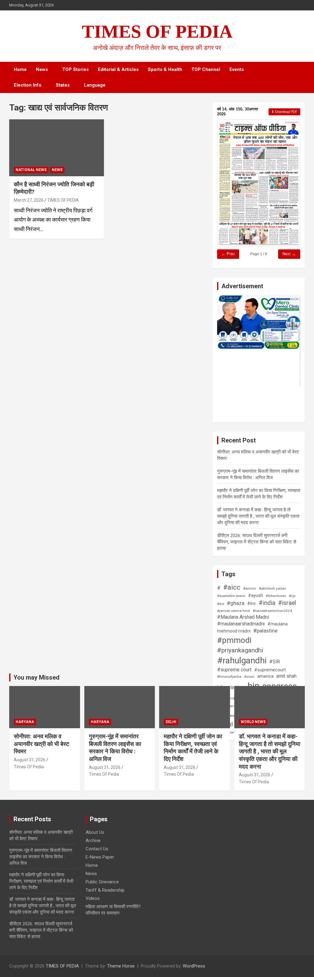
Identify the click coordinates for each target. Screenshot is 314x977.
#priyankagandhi (240, 650)
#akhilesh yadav (272, 588)
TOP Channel (205, 69)
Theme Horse (121, 966)
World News (253, 722)
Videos (93, 898)
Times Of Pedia (29, 766)
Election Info (27, 85)
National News (31, 170)
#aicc (231, 587)
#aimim (249, 588)
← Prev (228, 254)
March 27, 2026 (29, 200)
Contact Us (97, 849)
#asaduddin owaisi (231, 596)
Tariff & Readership (105, 890)
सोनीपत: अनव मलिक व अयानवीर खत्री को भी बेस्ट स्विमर (41, 744)
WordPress (194, 966)
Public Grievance (102, 882)
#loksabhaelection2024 (272, 611)
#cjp (292, 596)
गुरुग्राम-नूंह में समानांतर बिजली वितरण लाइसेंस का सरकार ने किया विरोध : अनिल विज (115, 748)
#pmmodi (234, 640)
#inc (251, 603)
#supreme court (234, 670)
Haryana (25, 722)
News (42, 69)
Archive (93, 840)
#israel (287, 602)
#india (267, 602)
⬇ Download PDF (284, 112)
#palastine (265, 631)
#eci (220, 604)
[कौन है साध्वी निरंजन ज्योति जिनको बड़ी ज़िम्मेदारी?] (56, 147)
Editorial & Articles (118, 69)
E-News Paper (100, 857)
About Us (95, 832)
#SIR (274, 662)
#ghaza (235, 603)
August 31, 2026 (29, 759)
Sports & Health (165, 69)
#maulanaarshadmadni (241, 624)
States (63, 85)
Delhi (171, 722)
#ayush (255, 595)
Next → (289, 254)
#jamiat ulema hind (233, 611)
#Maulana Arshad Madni (243, 617)
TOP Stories (75, 69)
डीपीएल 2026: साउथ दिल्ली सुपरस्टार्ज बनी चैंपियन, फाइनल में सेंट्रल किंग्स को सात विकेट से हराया (256, 542)
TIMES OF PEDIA (157, 31)
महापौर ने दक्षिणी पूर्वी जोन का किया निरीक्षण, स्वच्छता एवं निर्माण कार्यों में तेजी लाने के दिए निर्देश (193, 748)
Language (94, 85)
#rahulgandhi (241, 660)
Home (20, 69)
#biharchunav (276, 596)
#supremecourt (270, 670)
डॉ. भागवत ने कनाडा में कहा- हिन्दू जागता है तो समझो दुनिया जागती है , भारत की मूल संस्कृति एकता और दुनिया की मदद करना (258, 516)
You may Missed (36, 677)
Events (236, 69)
